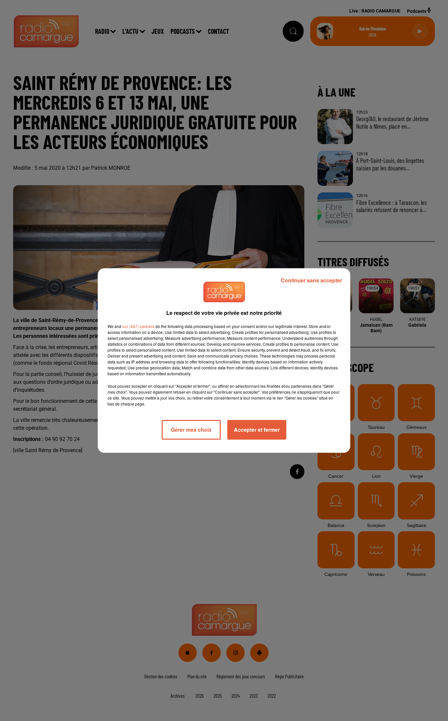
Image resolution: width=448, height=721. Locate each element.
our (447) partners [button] (138, 326)
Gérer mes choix (191, 429)
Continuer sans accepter (311, 280)
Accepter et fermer (257, 429)
